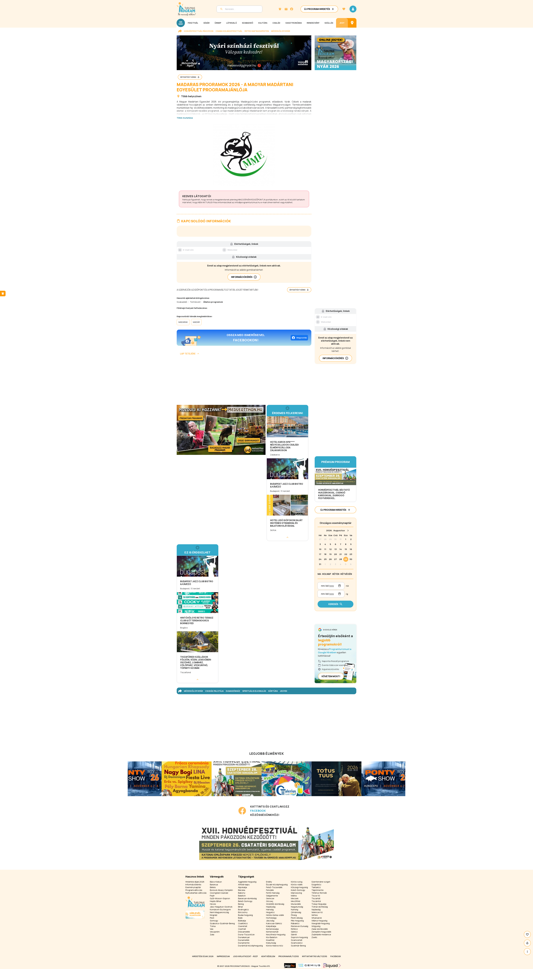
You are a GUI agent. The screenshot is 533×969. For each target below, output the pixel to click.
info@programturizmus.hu (247, 202)
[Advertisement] (244, 381)
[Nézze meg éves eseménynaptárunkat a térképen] (352, 23)
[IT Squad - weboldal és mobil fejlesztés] (332, 965)
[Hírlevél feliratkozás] (280, 9)
